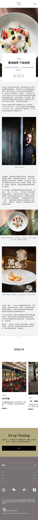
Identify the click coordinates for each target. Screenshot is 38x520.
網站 (3, 465)
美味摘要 (19, 58)
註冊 (19, 448)
